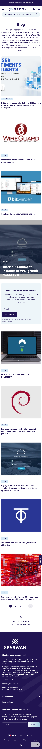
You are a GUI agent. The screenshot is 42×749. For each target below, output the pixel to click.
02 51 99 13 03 (7, 680)
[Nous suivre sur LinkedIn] (21, 745)
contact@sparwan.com (10, 684)
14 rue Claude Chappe (10, 688)
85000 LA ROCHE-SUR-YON (12, 689)
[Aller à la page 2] (30, 606)
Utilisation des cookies (30, 740)
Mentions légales (10, 740)
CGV (19, 740)
